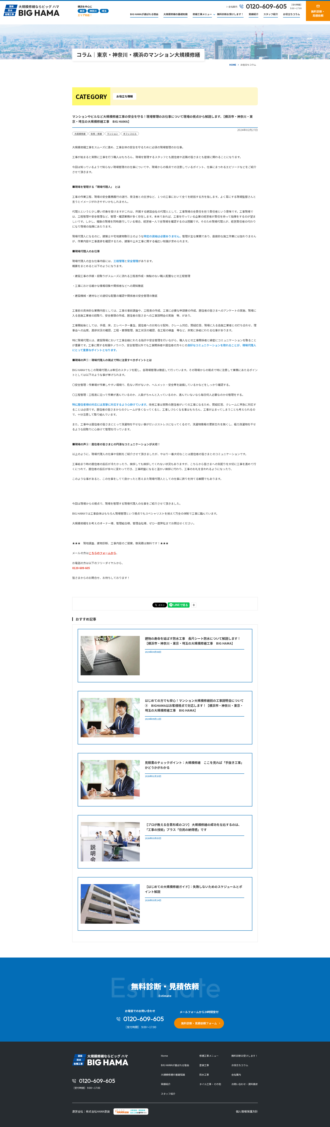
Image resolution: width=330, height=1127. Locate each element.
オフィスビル (130, 133)
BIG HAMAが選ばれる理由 (144, 14)
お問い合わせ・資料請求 (244, 1084)
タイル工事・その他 (210, 1084)
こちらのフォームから (102, 553)
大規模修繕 (80, 133)
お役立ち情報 (124, 96)
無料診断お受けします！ (230, 14)
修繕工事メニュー (209, 1055)
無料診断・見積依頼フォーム (199, 1023)
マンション (112, 133)
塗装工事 (204, 1065)
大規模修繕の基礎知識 (175, 14)
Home (164, 1055)
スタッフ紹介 (270, 14)
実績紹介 (253, 14)
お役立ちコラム (291, 14)
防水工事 (204, 1074)
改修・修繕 (96, 133)
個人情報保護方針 (247, 1111)
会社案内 (236, 1074)
